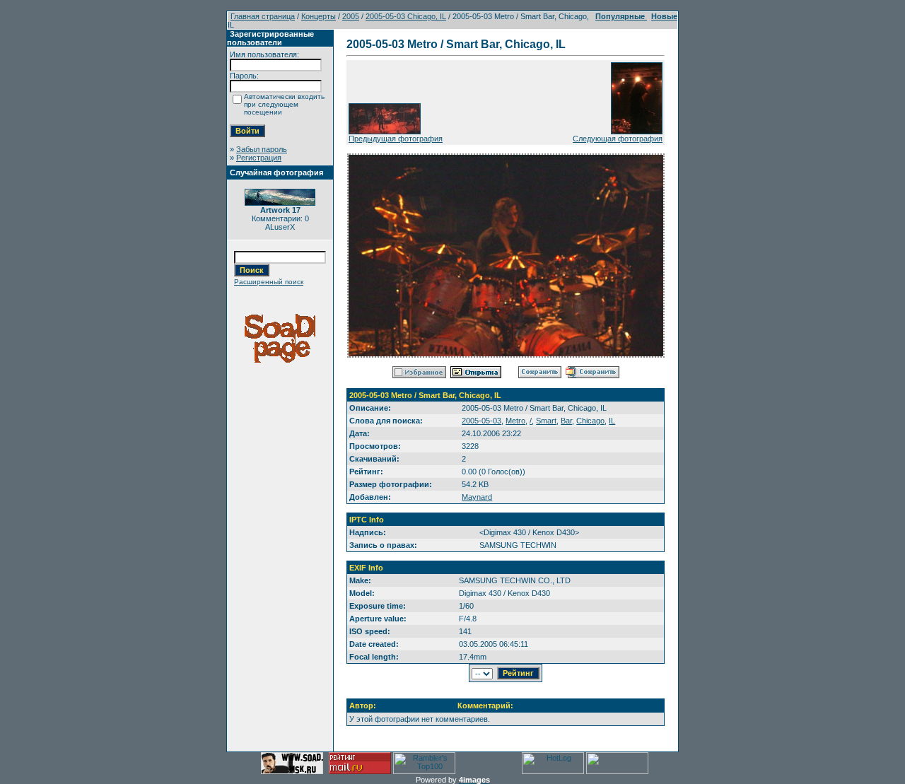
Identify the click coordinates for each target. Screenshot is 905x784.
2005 (350, 16)
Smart (546, 420)
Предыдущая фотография (396, 138)
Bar (566, 420)
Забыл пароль (261, 149)
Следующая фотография (617, 138)
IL (612, 420)
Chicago (590, 420)
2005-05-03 (481, 420)
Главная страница (262, 16)
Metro (515, 420)
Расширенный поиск (268, 282)
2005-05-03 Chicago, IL (406, 16)
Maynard (477, 497)
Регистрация (258, 157)
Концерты (318, 16)
